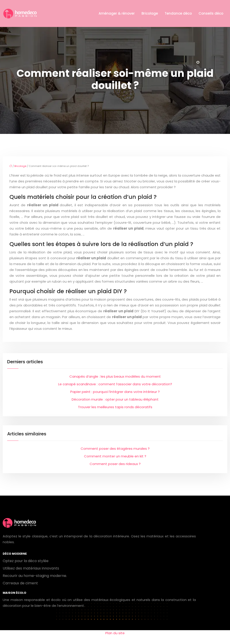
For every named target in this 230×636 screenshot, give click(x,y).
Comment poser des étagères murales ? (115, 448)
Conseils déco (211, 13)
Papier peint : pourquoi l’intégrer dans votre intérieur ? (115, 391)
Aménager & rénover (117, 13)
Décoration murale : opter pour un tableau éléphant (115, 399)
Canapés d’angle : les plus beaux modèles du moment (115, 376)
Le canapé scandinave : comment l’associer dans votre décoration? (115, 384)
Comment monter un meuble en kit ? (115, 456)
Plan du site (115, 633)
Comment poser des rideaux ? (115, 463)
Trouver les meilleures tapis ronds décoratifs (115, 407)
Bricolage (150, 13)
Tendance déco (178, 13)
